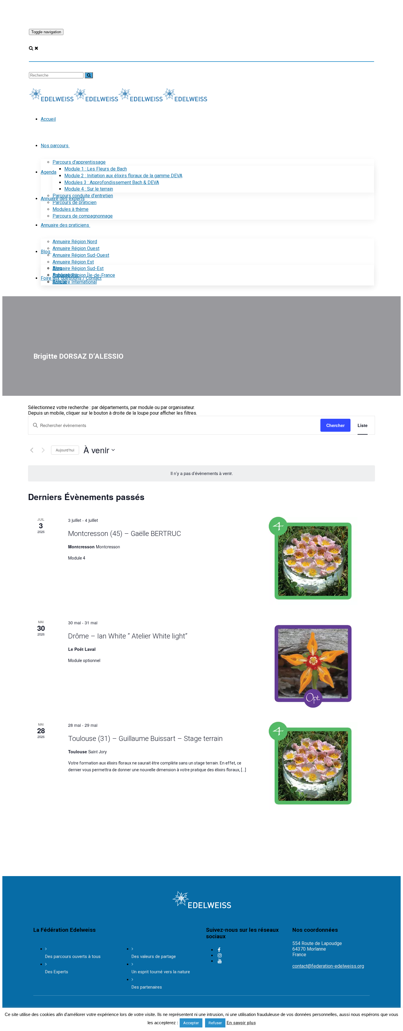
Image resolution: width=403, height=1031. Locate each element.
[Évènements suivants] (43, 450)
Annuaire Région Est (73, 262)
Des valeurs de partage (154, 956)
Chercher (335, 425)
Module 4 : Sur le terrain (88, 189)
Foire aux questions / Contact (71, 278)
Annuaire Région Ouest (76, 248)
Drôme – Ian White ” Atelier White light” (127, 636)
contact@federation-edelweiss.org (328, 966)
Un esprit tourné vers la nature (161, 971)
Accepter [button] (191, 1023)
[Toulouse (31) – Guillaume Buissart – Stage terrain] (322, 766)
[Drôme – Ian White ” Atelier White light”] (322, 663)
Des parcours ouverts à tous (73, 956)
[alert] (201, 473)
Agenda (48, 172)
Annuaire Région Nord (75, 241)
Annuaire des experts (63, 198)
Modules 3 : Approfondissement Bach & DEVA (111, 182)
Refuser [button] (215, 1023)
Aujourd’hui (65, 449)
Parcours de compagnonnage (83, 216)
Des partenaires (147, 987)
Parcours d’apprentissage (79, 162)
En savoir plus (241, 1022)
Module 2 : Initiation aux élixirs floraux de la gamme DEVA (123, 175)
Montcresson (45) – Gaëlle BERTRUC (124, 533)
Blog (45, 251)
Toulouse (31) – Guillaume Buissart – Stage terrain (145, 738)
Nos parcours (54, 145)
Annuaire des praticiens (65, 225)
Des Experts (56, 971)
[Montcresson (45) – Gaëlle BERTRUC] (322, 561)
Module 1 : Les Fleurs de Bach (95, 169)
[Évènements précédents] (31, 450)
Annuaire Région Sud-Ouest (81, 255)
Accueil (48, 119)
